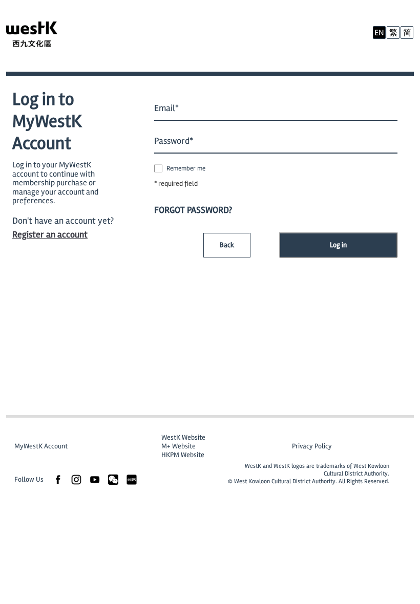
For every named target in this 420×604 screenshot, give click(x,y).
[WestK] (42, 36)
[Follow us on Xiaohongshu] (131, 478)
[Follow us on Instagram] (76, 478)
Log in (338, 245)
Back (227, 245)
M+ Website (178, 446)
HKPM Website (182, 454)
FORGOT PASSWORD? (193, 209)
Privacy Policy (312, 446)
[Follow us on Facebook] (58, 478)
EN (379, 33)
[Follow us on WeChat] (113, 478)
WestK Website (183, 437)
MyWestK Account (41, 446)
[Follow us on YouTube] (95, 478)
